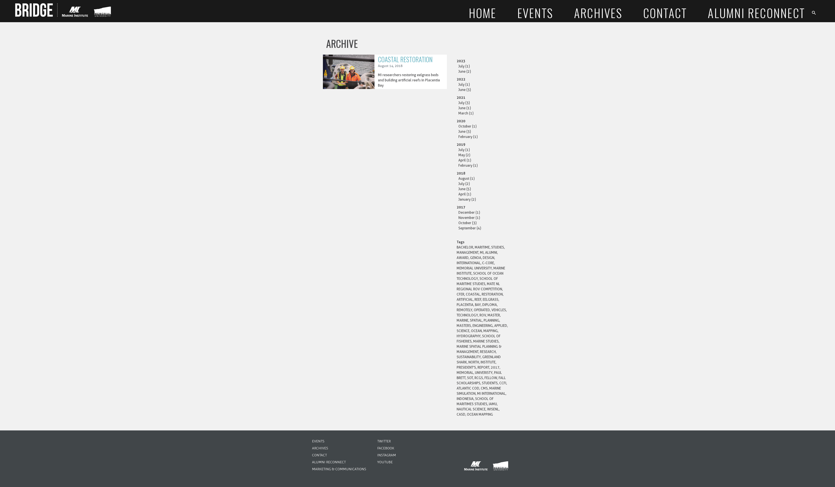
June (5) (464, 189)
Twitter (384, 441)
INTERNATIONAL (469, 263)
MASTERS (464, 326)
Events (318, 441)
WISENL (493, 409)
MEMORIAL (465, 373)
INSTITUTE (488, 362)
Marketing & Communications (339, 469)
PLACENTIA (465, 305)
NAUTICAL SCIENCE (471, 409)
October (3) (467, 223)
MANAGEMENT (467, 252)
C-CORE (488, 263)
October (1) (467, 126)
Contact (319, 455)
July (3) (464, 103)
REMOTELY (464, 310)
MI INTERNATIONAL (491, 393)
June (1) (464, 108)
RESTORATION (492, 294)
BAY (478, 305)
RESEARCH (488, 352)
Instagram (386, 455)
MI (482, 252)
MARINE (462, 320)
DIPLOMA (489, 305)
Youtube (385, 462)
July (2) (464, 184)
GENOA (475, 258)
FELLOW (490, 378)
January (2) (467, 199)
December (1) (469, 212)
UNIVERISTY (484, 373)
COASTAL (473, 294)
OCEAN (476, 331)
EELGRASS (490, 299)
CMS (484, 388)
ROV (482, 315)
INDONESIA (465, 399)
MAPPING (490, 331)
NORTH (473, 362)
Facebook (385, 448)
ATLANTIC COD (468, 388)
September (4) (469, 228)
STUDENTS (490, 383)
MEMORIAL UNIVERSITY (474, 268)
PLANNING (491, 320)
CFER (460, 294)
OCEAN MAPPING (480, 414)
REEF (477, 299)
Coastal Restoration (405, 59)
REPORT (483, 367)
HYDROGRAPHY (469, 336)
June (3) (464, 90)
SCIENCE (463, 331)
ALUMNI (491, 252)
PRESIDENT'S (466, 367)
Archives (320, 448)
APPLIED (500, 326)
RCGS (478, 378)
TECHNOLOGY (467, 315)
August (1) (466, 178)
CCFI (502, 383)
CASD (461, 414)
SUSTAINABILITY (469, 357)
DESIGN (488, 258)
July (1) (464, 66)
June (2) (464, 71)
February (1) (468, 137)
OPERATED (482, 310)
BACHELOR (465, 247)
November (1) (469, 218)
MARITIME (482, 247)
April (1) (464, 160)
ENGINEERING (483, 326)
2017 (495, 367)
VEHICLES (498, 310)
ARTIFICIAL (465, 299)
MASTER (494, 315)
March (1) (465, 113)
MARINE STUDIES (486, 341)
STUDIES (497, 247)
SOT (470, 378)
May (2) (464, 155)
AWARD (463, 258)
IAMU (493, 404)
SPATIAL (476, 320)
